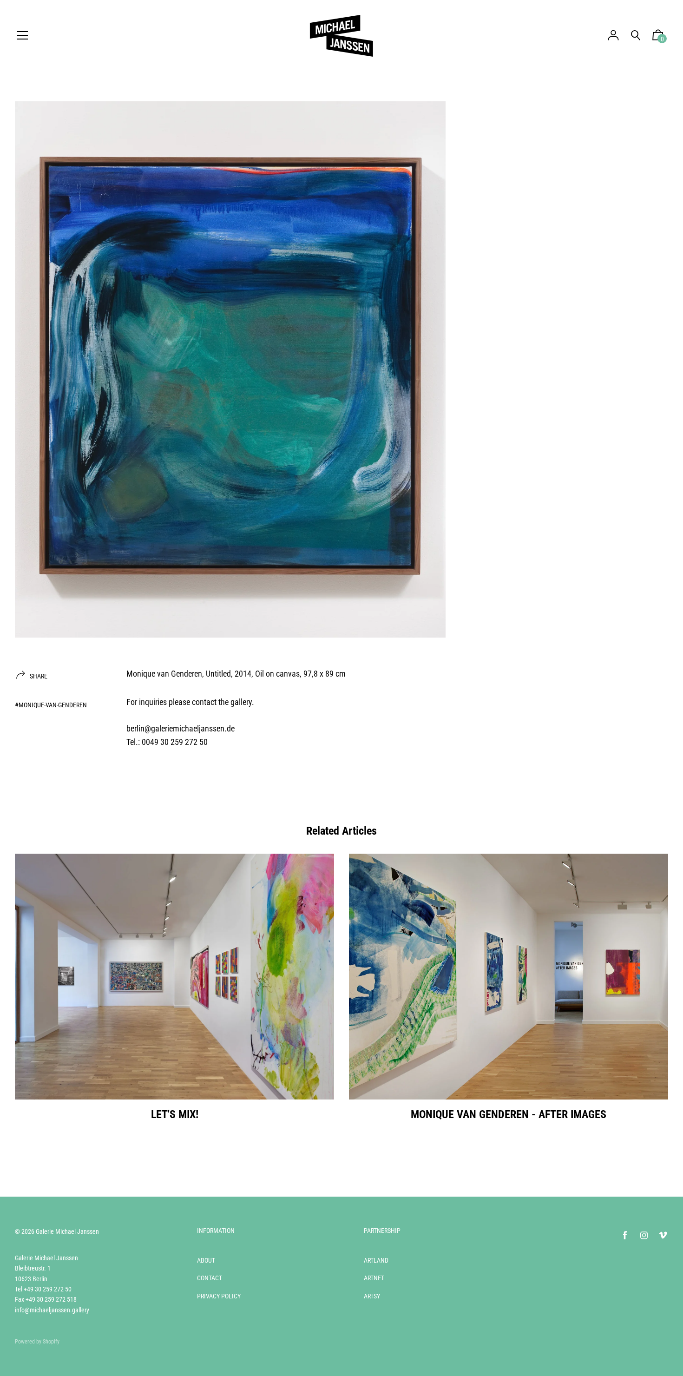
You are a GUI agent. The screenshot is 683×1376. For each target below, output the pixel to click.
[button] (658, 37)
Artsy (372, 1296)
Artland (376, 1260)
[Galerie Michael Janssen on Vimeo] (663, 1235)
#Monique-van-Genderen (51, 705)
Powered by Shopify (37, 1341)
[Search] (635, 35)
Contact (209, 1278)
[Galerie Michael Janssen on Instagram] (644, 1235)
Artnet (374, 1278)
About (206, 1260)
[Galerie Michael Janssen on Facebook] (625, 1235)
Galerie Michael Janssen (67, 1231)
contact (204, 702)
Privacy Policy (219, 1296)
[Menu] (22, 36)
